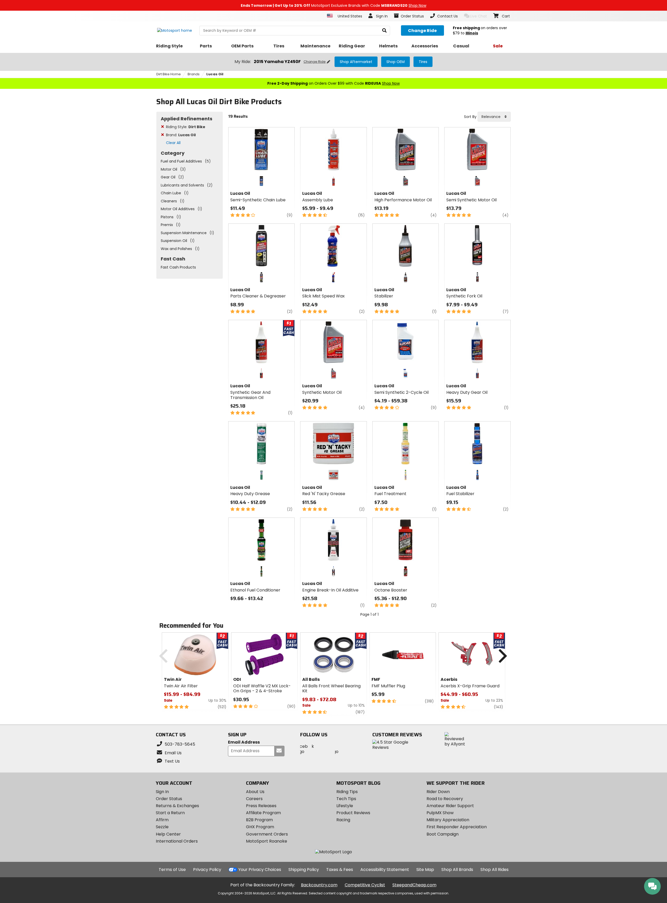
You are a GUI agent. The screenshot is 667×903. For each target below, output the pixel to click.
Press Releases (261, 806)
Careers (254, 799)
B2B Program (259, 820)
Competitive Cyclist (365, 885)
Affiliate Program (263, 813)
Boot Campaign (443, 834)
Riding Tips (347, 792)
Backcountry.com (319, 885)
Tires (423, 61)
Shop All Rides (494, 870)
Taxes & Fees (339, 870)
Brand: (181, 135)
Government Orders (267, 834)
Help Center (168, 834)
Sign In (162, 792)
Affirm (162, 820)
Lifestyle (344, 806)
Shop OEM (395, 61)
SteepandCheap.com (414, 885)
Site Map (425, 870)
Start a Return (170, 813)
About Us (255, 792)
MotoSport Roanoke (266, 841)
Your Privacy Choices (259, 869)
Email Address (244, 742)
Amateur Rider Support (450, 806)
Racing (343, 820)
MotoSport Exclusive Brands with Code (333, 5)
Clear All (173, 142)
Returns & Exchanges (177, 806)
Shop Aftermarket (356, 61)
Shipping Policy (303, 870)
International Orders (177, 841)
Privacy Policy (207, 870)
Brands (194, 74)
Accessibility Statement (384, 870)
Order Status (169, 799)
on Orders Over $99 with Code (333, 83)
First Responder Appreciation (457, 827)
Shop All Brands (457, 870)
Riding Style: (185, 126)
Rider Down (438, 792)
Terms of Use (172, 870)
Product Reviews (353, 813)
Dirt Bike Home (168, 74)
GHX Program (260, 827)
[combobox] (494, 117)
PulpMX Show (440, 813)
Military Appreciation (448, 820)
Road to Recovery (445, 799)
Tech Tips (346, 799)
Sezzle (162, 827)
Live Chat (478, 16)
